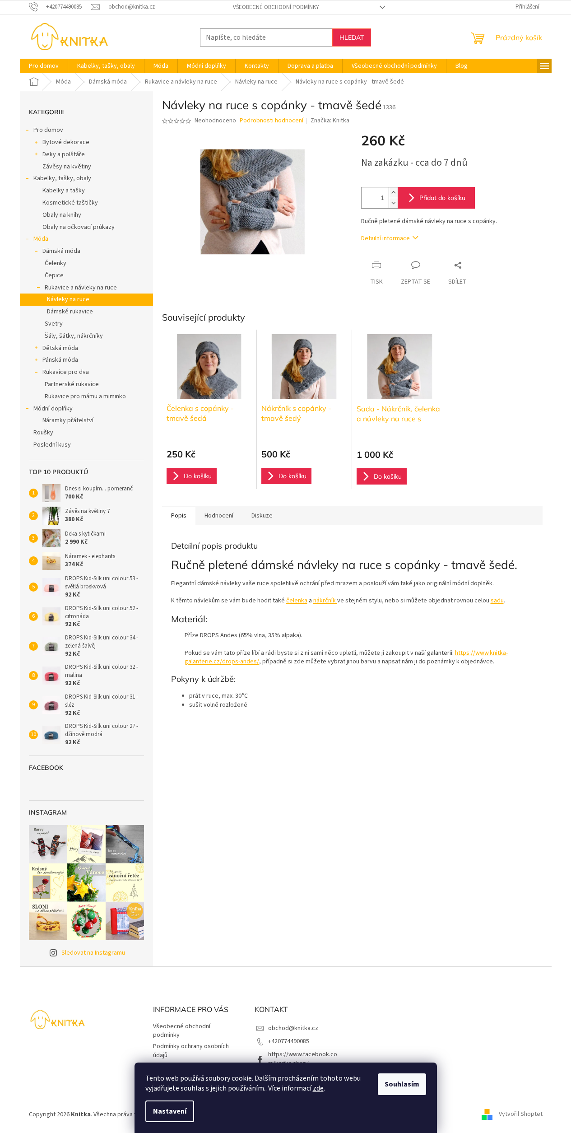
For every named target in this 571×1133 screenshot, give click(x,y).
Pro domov (48, 130)
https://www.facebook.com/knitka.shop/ (302, 1059)
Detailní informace (385, 238)
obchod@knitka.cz (293, 1028)
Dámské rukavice (70, 311)
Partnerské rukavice (72, 384)
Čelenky (55, 263)
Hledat (351, 37)
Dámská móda (61, 251)
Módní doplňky (53, 408)
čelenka (296, 600)
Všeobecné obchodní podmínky (276, 7)
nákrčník (325, 600)
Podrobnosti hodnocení (271, 121)
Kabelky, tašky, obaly (62, 178)
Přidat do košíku (442, 198)
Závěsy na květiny (66, 166)
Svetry (54, 323)
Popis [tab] (178, 515)
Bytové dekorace (65, 142)
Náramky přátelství (67, 420)
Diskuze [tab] (262, 515)
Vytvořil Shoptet (521, 1114)
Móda (40, 238)
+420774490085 (288, 1041)
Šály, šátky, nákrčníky (74, 335)
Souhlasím (402, 1084)
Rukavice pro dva (65, 372)
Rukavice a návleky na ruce (81, 287)
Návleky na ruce (68, 299)
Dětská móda (60, 348)
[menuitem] (44, 66)
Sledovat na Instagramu (93, 952)
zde (318, 1088)
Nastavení (169, 1111)
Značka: (330, 120)
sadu (497, 600)
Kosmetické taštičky (70, 202)
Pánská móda (60, 359)
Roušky (43, 432)
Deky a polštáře (63, 154)
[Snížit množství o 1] (393, 203)
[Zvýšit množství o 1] (393, 192)
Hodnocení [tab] (218, 515)
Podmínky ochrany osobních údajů (191, 1050)
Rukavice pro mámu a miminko (85, 396)
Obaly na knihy (61, 214)
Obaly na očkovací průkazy (78, 227)
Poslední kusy (52, 444)
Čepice (54, 275)
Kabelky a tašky (63, 190)
